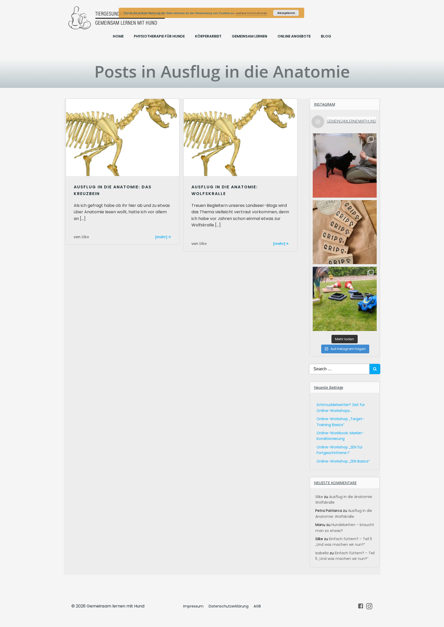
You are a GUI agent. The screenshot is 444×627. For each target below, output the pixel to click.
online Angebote (294, 36)
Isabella (322, 553)
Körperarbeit (208, 36)
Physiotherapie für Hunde (159, 36)
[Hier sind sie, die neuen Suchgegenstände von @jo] (345, 232)
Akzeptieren (286, 13)
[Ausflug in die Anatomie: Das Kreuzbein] (122, 137)
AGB (257, 606)
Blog (326, 36)
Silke (85, 236)
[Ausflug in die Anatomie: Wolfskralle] (240, 137)
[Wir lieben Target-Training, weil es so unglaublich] (345, 165)
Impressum (193, 606)
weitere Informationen (251, 13)
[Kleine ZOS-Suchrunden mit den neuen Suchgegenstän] (345, 299)
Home (118, 36)
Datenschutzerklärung (228, 606)
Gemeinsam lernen (249, 36)
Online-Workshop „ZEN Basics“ (343, 461)
